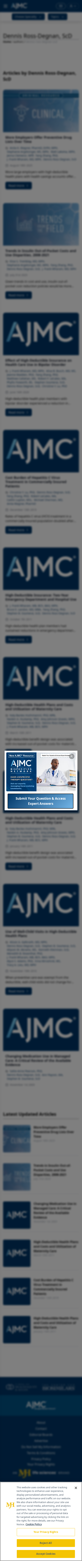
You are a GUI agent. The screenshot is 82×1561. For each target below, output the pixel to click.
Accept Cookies (45, 1553)
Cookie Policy (34, 1524)
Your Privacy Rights (46, 1532)
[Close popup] (71, 756)
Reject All (46, 1543)
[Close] (76, 1488)
